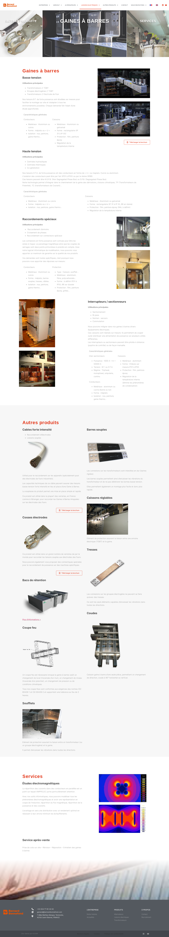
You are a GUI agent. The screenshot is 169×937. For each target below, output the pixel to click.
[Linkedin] (162, 5)
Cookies (97, 934)
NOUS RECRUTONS (137, 5)
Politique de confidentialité (113, 934)
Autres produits (109, 5)
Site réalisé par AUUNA (29, 933)
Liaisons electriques (89, 5)
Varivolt (56, 5)
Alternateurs (70, 5)
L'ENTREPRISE (93, 910)
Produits (118, 910)
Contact (124, 5)
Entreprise (43, 5)
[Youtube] (166, 5)
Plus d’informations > (31, 619)
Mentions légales (83, 934)
